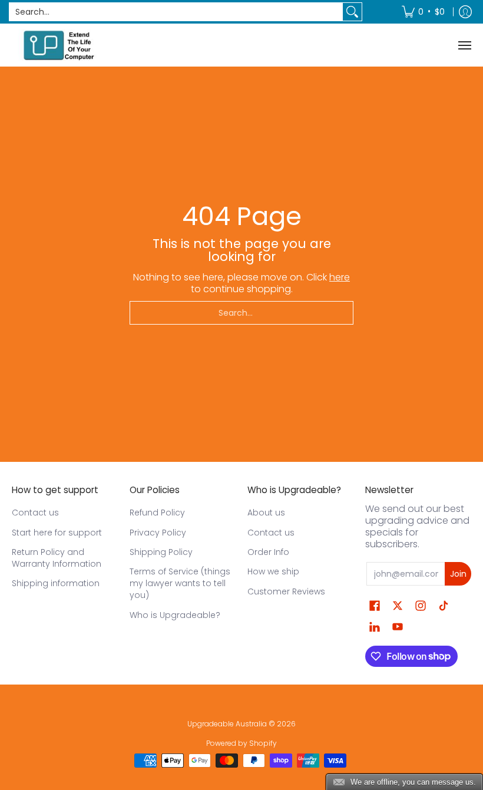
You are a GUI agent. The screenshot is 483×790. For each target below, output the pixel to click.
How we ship (273, 571)
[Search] (352, 12)
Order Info (268, 552)
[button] (374, 606)
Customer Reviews (286, 591)
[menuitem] (423, 12)
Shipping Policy (161, 552)
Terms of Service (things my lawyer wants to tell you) (180, 583)
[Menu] (464, 45)
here (339, 277)
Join (458, 574)
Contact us (35, 512)
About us (266, 512)
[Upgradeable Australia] (59, 45)
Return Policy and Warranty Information (56, 558)
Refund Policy (157, 512)
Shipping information (56, 583)
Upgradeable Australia (227, 724)
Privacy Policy (158, 532)
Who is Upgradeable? (175, 615)
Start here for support (57, 532)
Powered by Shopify (241, 743)
